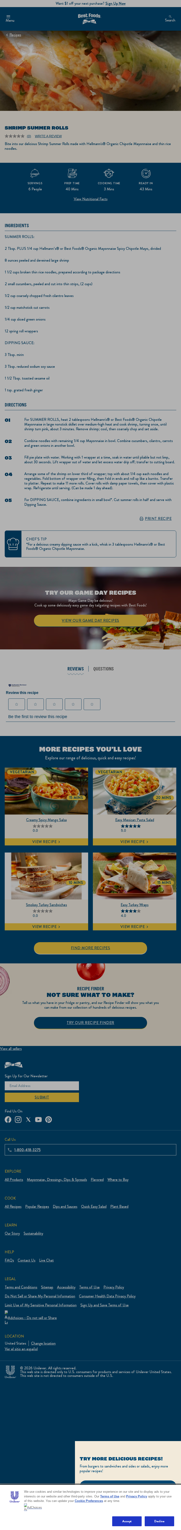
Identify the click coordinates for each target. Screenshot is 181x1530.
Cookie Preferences (89, 1501)
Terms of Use (109, 1496)
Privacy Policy (136, 1496)
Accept (127, 1521)
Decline (159, 1521)
